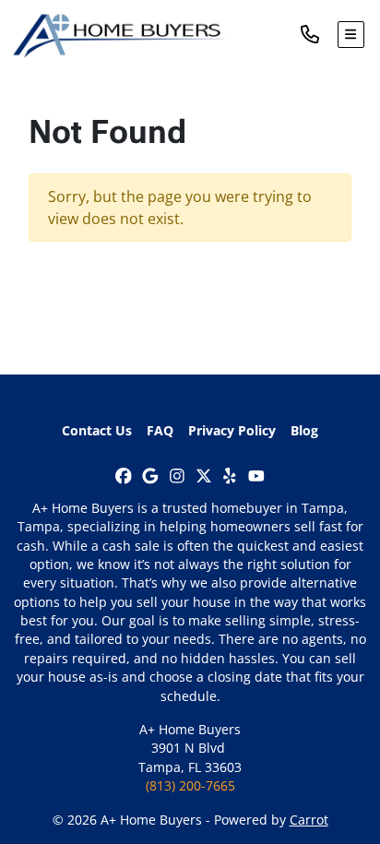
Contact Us (97, 430)
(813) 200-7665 (190, 785)
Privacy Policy (232, 430)
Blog (304, 430)
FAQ (160, 430)
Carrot (309, 819)
